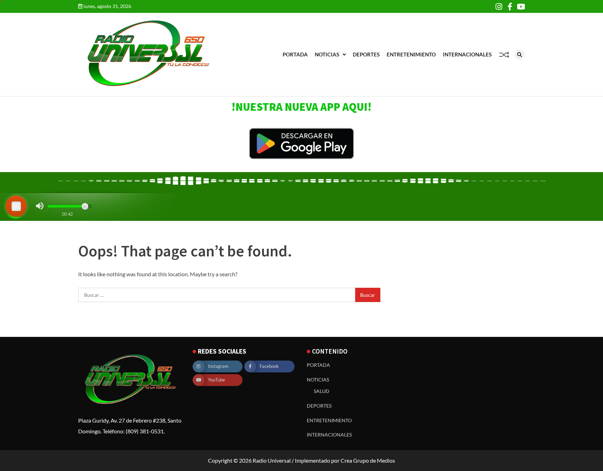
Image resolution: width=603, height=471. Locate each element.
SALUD (321, 391)
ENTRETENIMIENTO (411, 54)
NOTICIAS (327, 54)
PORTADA (295, 54)
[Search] (519, 54)
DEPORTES (366, 54)
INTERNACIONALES (467, 54)
